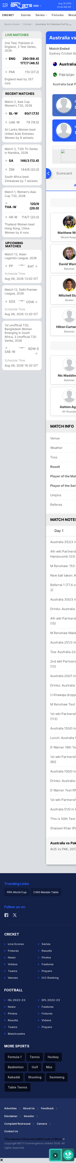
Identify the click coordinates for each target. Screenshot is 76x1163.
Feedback (47, 1108)
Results (47, 950)
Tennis (35, 1057)
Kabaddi (14, 1077)
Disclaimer (11, 1116)
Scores (26, 15)
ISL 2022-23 (16, 1000)
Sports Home (11, 24)
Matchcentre (16, 1033)
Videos (13, 964)
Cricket (8, 15)
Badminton (16, 1067)
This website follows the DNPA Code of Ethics (33, 1139)
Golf (35, 1067)
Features (48, 964)
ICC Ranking (50, 977)
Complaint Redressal (17, 1123)
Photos (46, 957)
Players (47, 971)
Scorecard (64, 173)
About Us (29, 1108)
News (12, 957)
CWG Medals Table (45, 892)
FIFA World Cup (17, 892)
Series (40, 15)
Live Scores (16, 944)
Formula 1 (15, 1057)
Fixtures (58, 15)
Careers (42, 1123)
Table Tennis (17, 1087)
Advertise (10, 1108)
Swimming (56, 1077)
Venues (13, 977)
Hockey (53, 1057)
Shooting (34, 1077)
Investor (29, 1116)
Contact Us (11, 1131)
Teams (12, 971)
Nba (49, 1067)
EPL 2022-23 (51, 1000)
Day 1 (58, 531)
